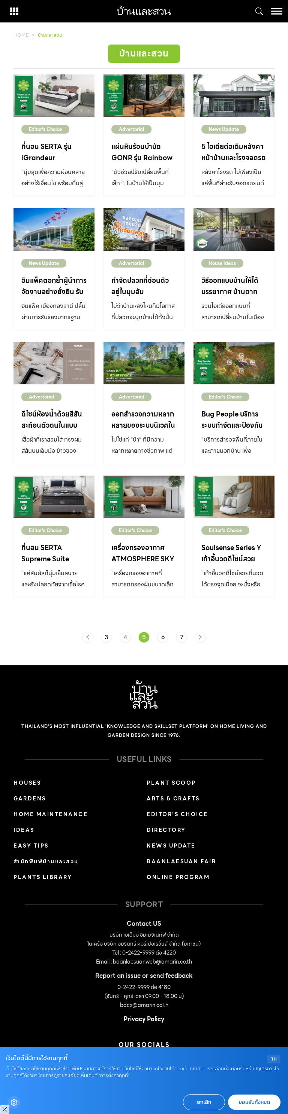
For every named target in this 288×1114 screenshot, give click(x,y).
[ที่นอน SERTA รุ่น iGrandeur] (54, 95)
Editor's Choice (45, 129)
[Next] (200, 637)
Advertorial (131, 129)
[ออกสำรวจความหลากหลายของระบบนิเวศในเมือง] (144, 363)
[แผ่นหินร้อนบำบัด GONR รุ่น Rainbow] (144, 95)
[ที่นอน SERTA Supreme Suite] (54, 497)
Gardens (30, 798)
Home (21, 35)
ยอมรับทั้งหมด (254, 1102)
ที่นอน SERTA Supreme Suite (45, 553)
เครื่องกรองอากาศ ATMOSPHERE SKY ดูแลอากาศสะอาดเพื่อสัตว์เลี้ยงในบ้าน (142, 564)
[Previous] (87, 637)
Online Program (178, 877)
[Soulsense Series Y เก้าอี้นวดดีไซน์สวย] (234, 497)
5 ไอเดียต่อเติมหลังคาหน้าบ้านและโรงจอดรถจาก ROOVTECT (233, 157)
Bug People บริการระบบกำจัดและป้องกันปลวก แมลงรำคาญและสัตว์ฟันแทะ (232, 431)
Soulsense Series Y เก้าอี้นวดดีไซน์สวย (231, 553)
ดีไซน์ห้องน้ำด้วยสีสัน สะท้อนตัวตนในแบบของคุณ (51, 425)
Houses (27, 783)
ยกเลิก (204, 1102)
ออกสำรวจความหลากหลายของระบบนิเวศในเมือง (143, 425)
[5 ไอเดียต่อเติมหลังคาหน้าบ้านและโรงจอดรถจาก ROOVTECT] (234, 95)
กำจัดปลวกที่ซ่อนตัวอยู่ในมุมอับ (140, 286)
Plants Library (43, 877)
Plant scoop (171, 783)
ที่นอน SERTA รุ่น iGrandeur (46, 152)
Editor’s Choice (177, 814)
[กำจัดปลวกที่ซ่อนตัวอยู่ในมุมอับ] (144, 229)
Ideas (24, 830)
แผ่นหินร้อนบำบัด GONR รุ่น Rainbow (141, 152)
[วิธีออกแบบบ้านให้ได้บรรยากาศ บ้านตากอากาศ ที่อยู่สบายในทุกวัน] (234, 229)
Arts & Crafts (173, 798)
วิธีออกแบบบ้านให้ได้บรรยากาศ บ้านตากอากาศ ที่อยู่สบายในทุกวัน (233, 297)
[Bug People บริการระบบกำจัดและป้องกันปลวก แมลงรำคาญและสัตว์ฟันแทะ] (234, 363)
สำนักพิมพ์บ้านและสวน (46, 861)
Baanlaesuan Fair (181, 861)
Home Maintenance (51, 814)
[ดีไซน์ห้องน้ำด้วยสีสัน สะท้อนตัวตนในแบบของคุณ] (54, 363)
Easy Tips (31, 846)
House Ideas (222, 263)
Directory (166, 830)
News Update (224, 129)
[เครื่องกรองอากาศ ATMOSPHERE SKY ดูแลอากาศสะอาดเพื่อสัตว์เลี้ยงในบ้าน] (144, 497)
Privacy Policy (144, 1019)
